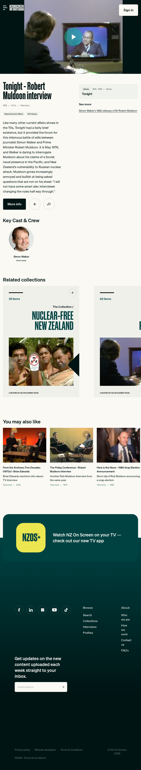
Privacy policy (22, 750)
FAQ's (125, 650)
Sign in (128, 10)
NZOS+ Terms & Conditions (30, 758)
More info (14, 204)
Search (87, 615)
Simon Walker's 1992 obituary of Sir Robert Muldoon (108, 110)
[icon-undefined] (34, 204)
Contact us (126, 642)
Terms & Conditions (71, 750)
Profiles (88, 632)
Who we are (125, 617)
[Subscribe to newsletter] (63, 687)
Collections (90, 621)
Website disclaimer (45, 750)
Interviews (90, 626)
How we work (124, 630)
